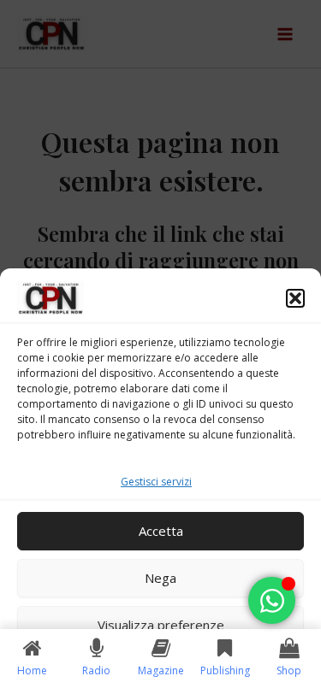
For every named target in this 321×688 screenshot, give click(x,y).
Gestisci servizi (156, 481)
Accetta (161, 530)
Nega (160, 577)
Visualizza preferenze (161, 624)
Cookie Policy (152, 665)
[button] (295, 298)
